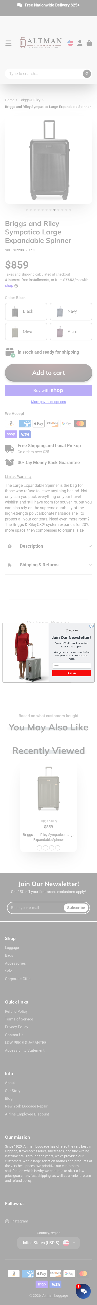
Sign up (71, 672)
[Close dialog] (92, 626)
